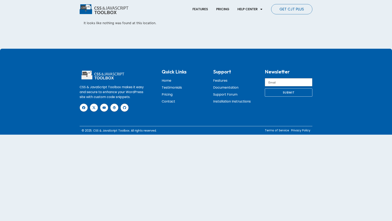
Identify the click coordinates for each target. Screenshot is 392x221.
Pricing (222, 9)
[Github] (124, 108)
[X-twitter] (94, 108)
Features (200, 9)
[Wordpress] (114, 108)
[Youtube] (104, 108)
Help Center (247, 9)
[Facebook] (84, 108)
